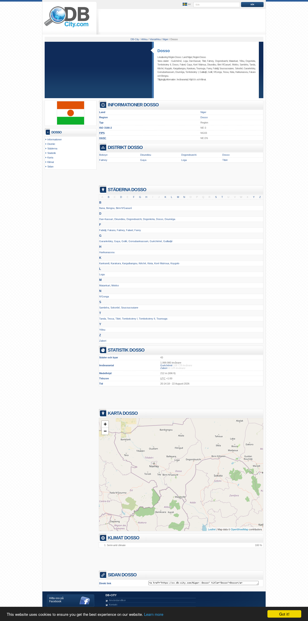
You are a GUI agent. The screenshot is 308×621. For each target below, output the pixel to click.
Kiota (232, 72)
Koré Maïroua (199, 64)
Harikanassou (241, 72)
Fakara (252, 72)
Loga (185, 61)
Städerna (52, 148)
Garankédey (249, 68)
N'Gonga (218, 72)
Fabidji (215, 68)
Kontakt (113, 604)
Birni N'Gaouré (224, 64)
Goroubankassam (165, 72)
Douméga (179, 72)
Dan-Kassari (194, 61)
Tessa (225, 72)
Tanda (252, 64)
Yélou (241, 61)
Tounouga (200, 68)
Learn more (153, 614)
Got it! (284, 614)
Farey (209, 68)
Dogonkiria (250, 61)
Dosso (163, 51)
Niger (203, 112)
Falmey (210, 61)
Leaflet (212, 529)
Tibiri (204, 61)
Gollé (210, 72)
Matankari (233, 61)
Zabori (102, 340)
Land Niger (187, 57)
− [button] (105, 431)
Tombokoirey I (191, 72)
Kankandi (104, 263)
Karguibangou (179, 68)
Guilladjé (203, 72)
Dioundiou (211, 64)
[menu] (186, 4)
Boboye (103, 154)
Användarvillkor (117, 600)
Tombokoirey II (164, 64)
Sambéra (244, 64)
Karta (50, 157)
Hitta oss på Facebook (56, 600)
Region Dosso (199, 57)
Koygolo (168, 68)
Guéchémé (176, 61)
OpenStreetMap (239, 529)
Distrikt (51, 144)
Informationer (54, 139)
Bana (102, 208)
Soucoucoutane (226, 68)
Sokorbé (239, 68)
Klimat (203, 79)
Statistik (51, 153)
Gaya (189, 64)
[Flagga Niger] (70, 124)
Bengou (164, 75)
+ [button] (105, 424)
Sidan (50, 166)
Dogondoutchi (221, 61)
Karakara (191, 68)
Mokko (235, 64)
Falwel (182, 64)
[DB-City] (66, 27)
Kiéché (160, 68)
